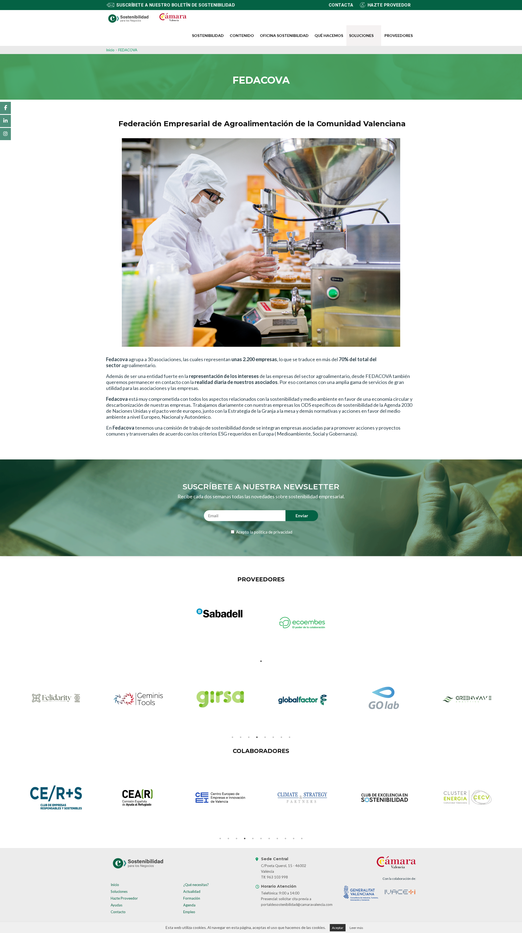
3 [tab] (248, 737)
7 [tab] (281, 737)
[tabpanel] (220, 613)
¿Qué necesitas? (196, 884)
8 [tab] (289, 737)
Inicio (110, 50)
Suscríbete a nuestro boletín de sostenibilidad (175, 5)
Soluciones (361, 35)
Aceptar (337, 928)
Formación (191, 898)
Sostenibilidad (208, 35)
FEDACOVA (127, 50)
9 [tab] (285, 838)
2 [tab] (240, 737)
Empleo (189, 912)
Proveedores (398, 35)
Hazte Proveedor (124, 898)
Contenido (242, 35)
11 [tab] (301, 838)
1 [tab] (261, 661)
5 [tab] (265, 737)
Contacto (118, 912)
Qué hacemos (329, 35)
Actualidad (191, 891)
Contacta (341, 5)
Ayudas (116, 905)
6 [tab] (273, 737)
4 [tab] (257, 737)
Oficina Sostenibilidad (284, 35)
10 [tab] (293, 838)
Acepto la (263, 531)
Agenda (189, 905)
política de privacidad (273, 531)
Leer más (356, 928)
